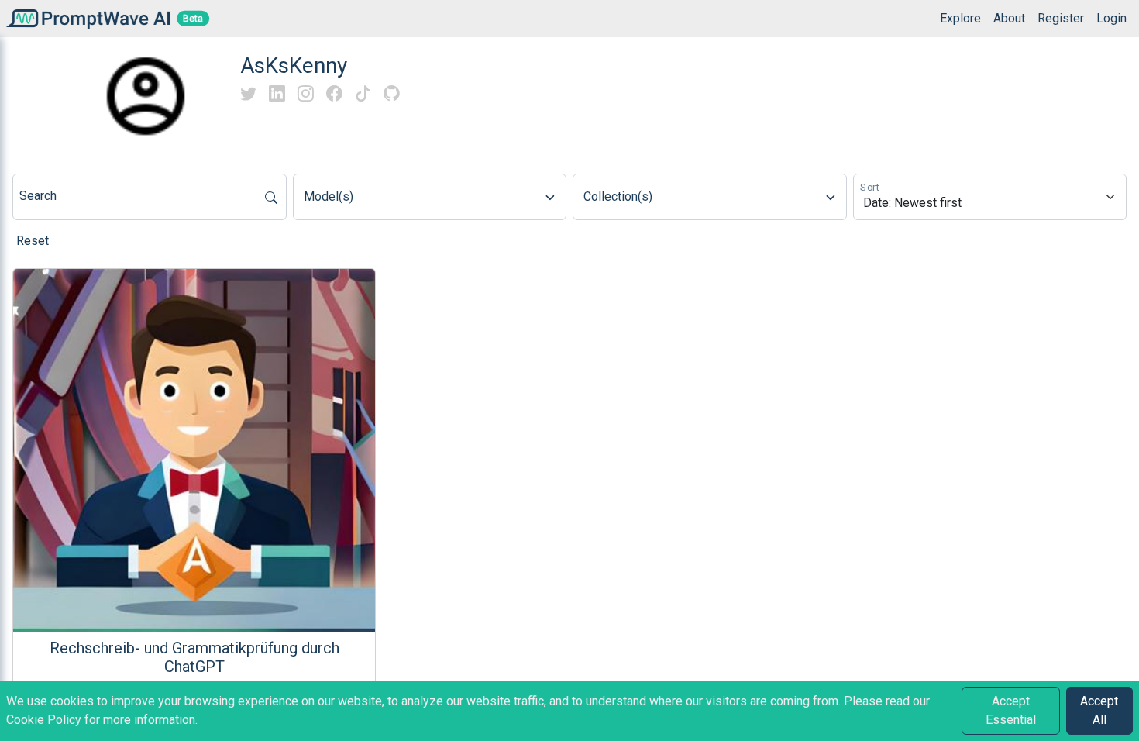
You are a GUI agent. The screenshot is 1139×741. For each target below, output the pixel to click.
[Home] (85, 18)
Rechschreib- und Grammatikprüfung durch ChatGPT (194, 657)
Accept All (1099, 710)
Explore (960, 18)
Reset (32, 240)
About (1009, 18)
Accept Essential (1011, 710)
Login (1111, 18)
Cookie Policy (43, 719)
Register (1060, 18)
